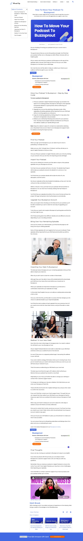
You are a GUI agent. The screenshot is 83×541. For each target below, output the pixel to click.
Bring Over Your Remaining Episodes (20, 26)
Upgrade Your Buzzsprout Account (20, 22)
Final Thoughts (17, 35)
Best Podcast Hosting (32, 1)
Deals (68, 1)
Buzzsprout (37, 76)
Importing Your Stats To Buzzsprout (19, 30)
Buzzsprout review (55, 427)
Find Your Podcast (18, 17)
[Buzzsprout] (65, 79)
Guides (61, 1)
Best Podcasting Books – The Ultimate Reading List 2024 (36, 527)
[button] (73, 2)
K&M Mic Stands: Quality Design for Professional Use (50, 527)
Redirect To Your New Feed (20, 33)
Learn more (64, 16)
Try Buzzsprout (36, 87)
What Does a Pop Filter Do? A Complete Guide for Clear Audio (65, 527)
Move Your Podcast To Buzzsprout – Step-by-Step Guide (20, 13)
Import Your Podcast (19, 19)
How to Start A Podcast (45, 1)
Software (55, 1)
